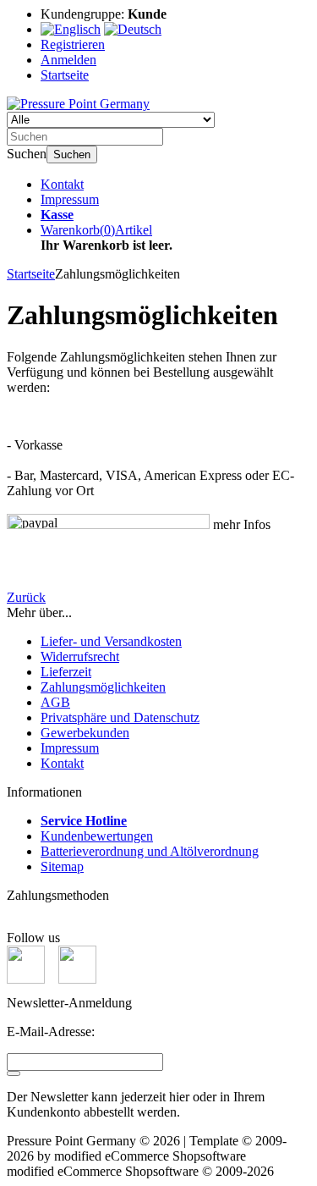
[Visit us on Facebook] (26, 979)
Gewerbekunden (85, 732)
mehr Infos (240, 524)
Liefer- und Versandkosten (111, 641)
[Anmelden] (13, 1073)
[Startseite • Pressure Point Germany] (78, 104)
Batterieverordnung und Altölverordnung (150, 851)
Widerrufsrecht (80, 656)
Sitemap (62, 866)
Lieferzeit (66, 672)
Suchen (71, 154)
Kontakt (62, 184)
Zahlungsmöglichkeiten (103, 687)
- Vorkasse (35, 445)
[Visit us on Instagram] (77, 979)
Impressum (70, 199)
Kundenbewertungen (97, 836)
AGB (55, 702)
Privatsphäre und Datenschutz (120, 717)
